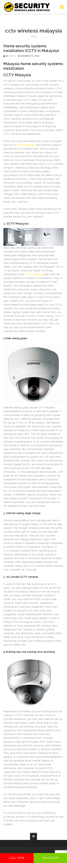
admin (12, 56)
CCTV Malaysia (17, 75)
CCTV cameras (25, 145)
